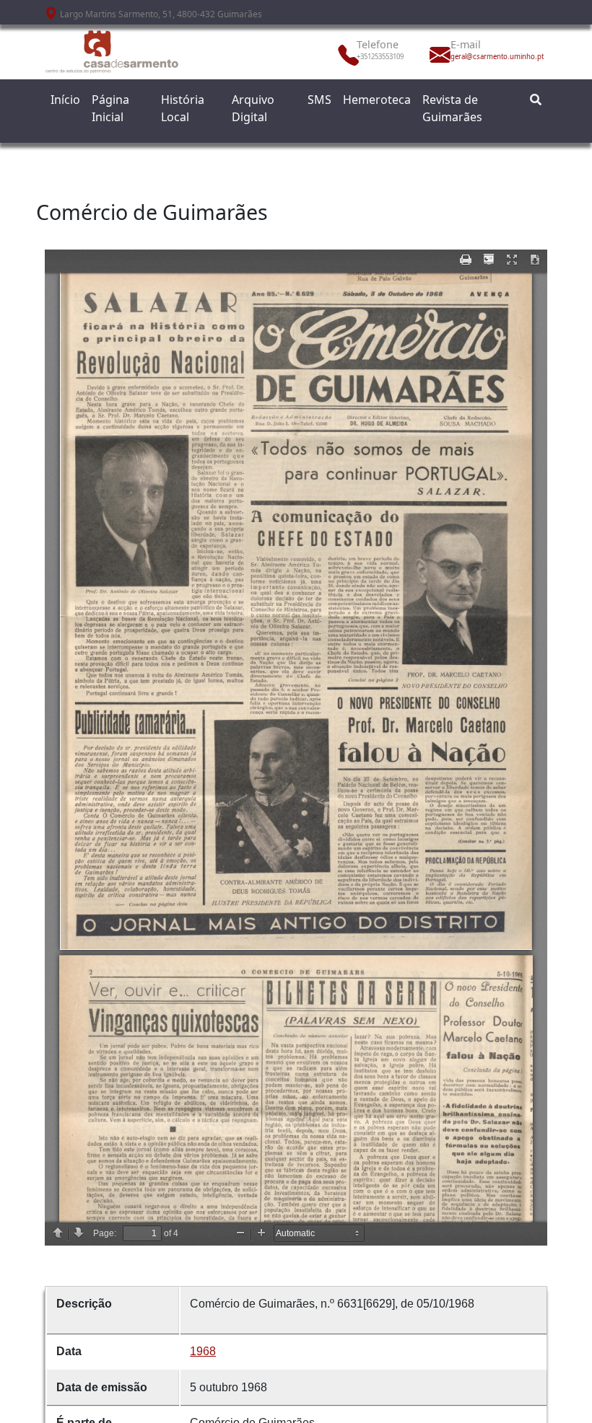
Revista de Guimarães (452, 108)
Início (65, 99)
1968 (203, 1351)
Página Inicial (110, 108)
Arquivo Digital (253, 108)
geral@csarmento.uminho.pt (482, 56)
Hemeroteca (377, 99)
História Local (182, 108)
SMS (319, 99)
